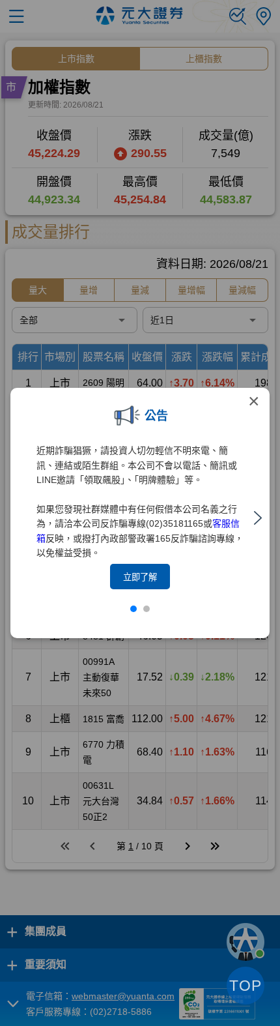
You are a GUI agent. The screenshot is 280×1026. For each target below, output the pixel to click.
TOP (245, 985)
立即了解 (140, 577)
